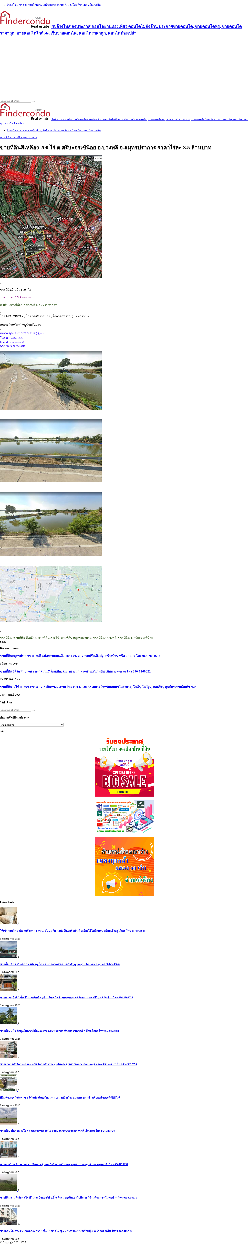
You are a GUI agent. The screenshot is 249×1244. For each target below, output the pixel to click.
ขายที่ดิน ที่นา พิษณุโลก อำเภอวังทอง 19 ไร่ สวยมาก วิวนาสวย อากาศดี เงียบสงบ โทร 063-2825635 (58, 1130)
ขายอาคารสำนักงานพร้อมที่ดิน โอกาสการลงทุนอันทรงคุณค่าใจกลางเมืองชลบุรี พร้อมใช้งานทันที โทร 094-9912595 (68, 1064)
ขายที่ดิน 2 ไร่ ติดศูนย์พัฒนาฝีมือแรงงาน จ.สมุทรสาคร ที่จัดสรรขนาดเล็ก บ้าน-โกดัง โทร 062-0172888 (59, 1030)
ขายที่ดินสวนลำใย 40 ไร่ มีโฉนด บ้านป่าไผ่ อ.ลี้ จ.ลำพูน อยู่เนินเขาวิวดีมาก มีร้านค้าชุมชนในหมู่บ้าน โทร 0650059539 (68, 1197)
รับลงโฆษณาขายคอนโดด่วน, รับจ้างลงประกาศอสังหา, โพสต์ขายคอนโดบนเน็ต (54, 4)
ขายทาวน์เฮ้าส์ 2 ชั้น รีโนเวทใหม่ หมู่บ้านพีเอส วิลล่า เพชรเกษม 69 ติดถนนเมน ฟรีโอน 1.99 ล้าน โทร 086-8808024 (66, 997)
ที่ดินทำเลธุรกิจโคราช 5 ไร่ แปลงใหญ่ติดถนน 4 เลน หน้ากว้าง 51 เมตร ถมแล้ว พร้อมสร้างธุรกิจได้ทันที (60, 1097)
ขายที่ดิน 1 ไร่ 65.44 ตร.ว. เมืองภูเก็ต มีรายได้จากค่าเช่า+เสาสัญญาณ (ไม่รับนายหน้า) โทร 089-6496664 (60, 964)
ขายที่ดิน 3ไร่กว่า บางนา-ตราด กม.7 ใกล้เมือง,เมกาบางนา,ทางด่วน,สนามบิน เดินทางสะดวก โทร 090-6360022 (75, 671)
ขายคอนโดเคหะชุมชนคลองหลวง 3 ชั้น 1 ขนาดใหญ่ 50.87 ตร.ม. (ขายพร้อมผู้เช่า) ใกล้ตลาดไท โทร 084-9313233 (66, 1231)
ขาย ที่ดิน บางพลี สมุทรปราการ (18, 137)
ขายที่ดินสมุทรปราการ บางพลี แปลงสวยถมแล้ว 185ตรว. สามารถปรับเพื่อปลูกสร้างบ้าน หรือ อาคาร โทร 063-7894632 (80, 656)
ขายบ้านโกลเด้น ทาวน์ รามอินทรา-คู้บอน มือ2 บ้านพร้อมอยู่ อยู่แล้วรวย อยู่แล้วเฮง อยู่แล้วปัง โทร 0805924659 (64, 1164)
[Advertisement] (124, 63)
